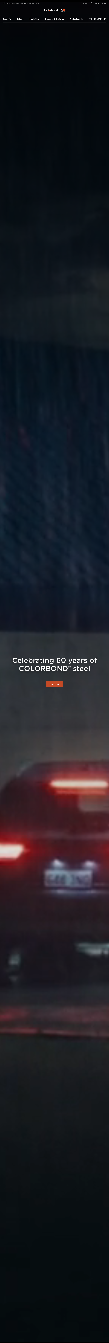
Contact (96, 3)
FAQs (104, 3)
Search (85, 3)
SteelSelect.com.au (12, 3)
